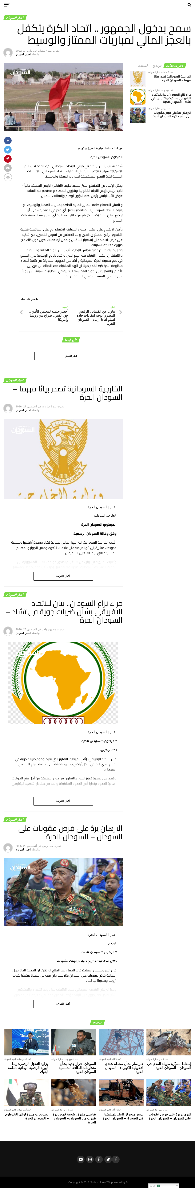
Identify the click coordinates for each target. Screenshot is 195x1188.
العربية (153, 1185)
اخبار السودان (23, 54)
